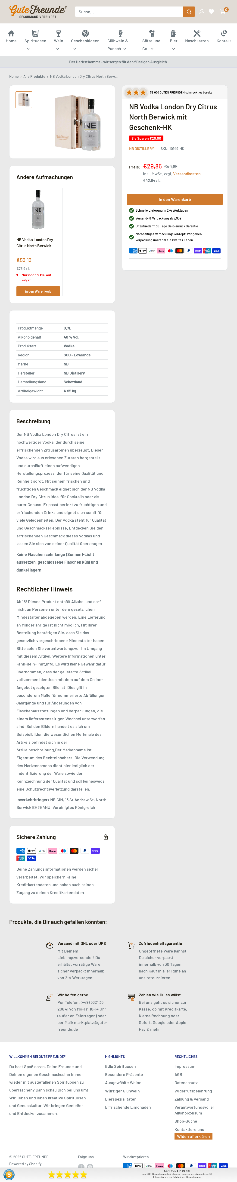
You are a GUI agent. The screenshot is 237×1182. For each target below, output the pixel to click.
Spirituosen (35, 40)
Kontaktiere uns (189, 1129)
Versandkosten (187, 173)
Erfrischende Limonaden (128, 1107)
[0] (222, 11)
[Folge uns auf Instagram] (90, 1166)
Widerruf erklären (193, 1136)
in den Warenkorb (38, 291)
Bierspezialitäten (121, 1098)
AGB (178, 1074)
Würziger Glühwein (122, 1090)
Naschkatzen (197, 40)
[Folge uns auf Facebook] (81, 1166)
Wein (58, 40)
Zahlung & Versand (192, 1098)
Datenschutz (186, 1082)
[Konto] (201, 11)
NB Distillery (141, 148)
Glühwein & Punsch (117, 44)
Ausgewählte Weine (123, 1082)
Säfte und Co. (151, 44)
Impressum (185, 1066)
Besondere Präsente (124, 1074)
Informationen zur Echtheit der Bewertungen (177, 1177)
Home (14, 76)
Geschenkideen (85, 40)
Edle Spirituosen (120, 1066)
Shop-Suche (186, 1121)
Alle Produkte (34, 76)
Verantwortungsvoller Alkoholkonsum (194, 1109)
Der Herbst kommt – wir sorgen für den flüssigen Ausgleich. (118, 61)
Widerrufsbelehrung (193, 1090)
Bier (174, 40)
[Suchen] (189, 11)
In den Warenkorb (175, 199)
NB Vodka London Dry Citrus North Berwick (34, 242)
